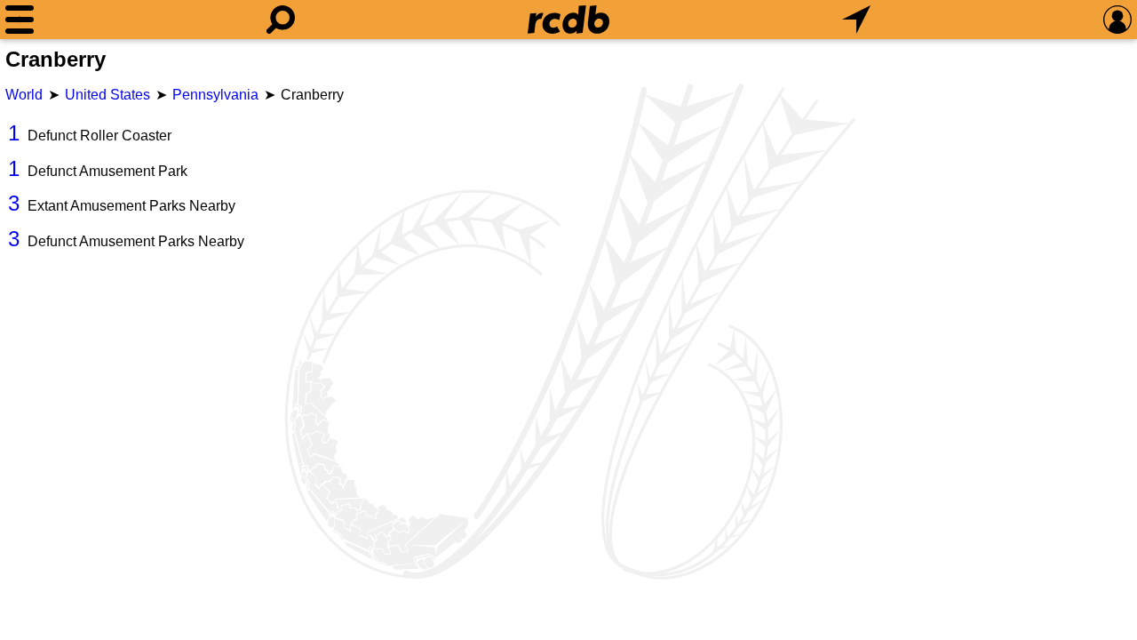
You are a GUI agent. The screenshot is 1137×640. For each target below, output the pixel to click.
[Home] (568, 19)
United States (107, 94)
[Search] (280, 19)
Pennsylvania (215, 94)
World (24, 94)
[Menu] (19, 19)
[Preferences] (1117, 19)
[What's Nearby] (856, 19)
